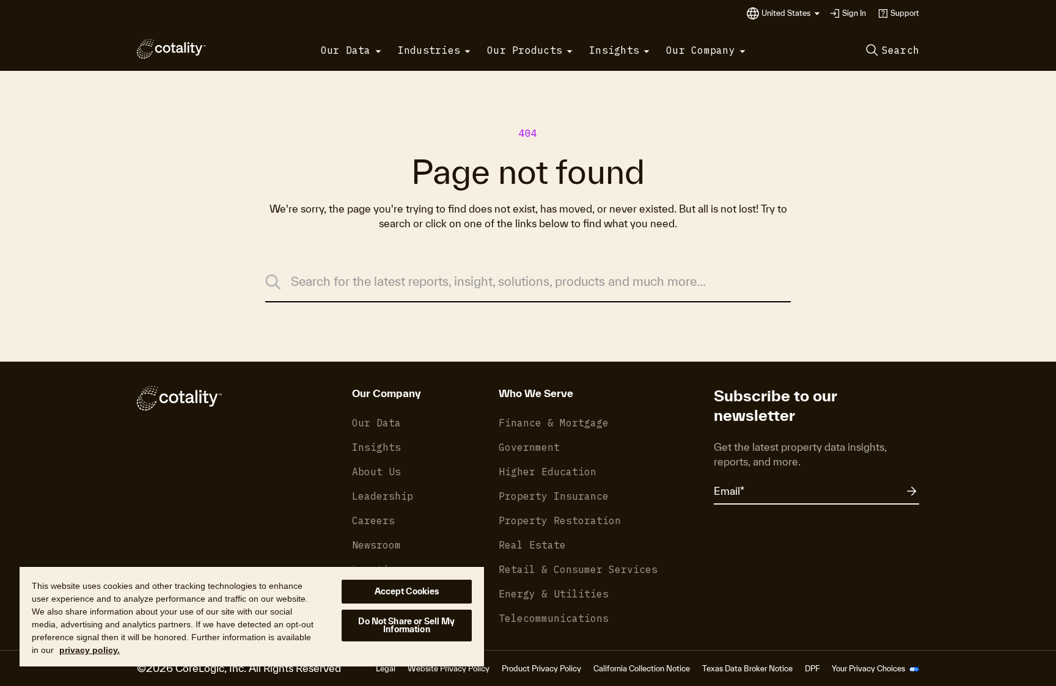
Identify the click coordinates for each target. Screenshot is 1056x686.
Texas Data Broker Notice (747, 668)
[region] (252, 616)
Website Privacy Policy (449, 668)
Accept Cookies (407, 591)
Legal (385, 668)
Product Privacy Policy (541, 668)
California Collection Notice (641, 668)
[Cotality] (171, 49)
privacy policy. (89, 650)
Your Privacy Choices (869, 668)
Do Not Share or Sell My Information (406, 625)
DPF (812, 668)
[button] (790, 13)
